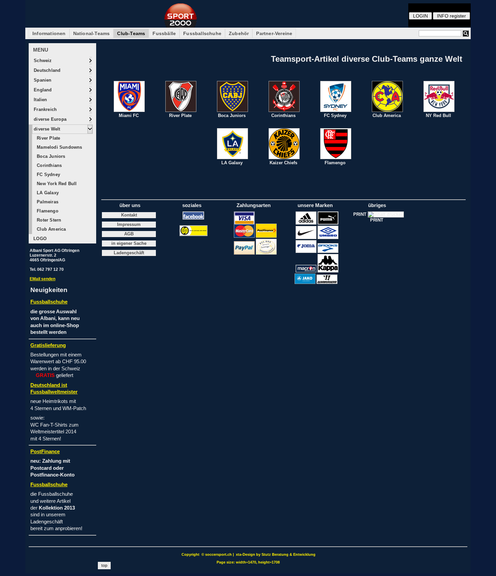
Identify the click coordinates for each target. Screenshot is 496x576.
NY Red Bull (438, 115)
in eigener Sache (128, 243)
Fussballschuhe (202, 33)
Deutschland (46, 70)
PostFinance (45, 451)
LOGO (39, 238)
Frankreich (44, 109)
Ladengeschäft (129, 253)
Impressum (129, 224)
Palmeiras (46, 201)
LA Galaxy (47, 192)
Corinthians (48, 165)
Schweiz (42, 60)
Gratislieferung (48, 345)
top (104, 565)
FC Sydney (47, 174)
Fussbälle (164, 33)
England (42, 89)
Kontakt (129, 215)
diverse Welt (46, 129)
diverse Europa (49, 119)
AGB (129, 234)
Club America (50, 229)
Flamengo (46, 210)
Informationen (49, 33)
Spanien (42, 80)
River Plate (47, 138)
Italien (39, 99)
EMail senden (42, 279)
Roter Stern (48, 220)
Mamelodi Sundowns (58, 147)
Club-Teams (131, 33)
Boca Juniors (50, 156)
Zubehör (239, 33)
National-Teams (91, 33)
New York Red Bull (56, 183)
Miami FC (129, 115)
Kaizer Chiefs (283, 162)
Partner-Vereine (274, 33)
